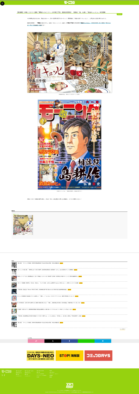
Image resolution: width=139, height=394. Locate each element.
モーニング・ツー (29, 371)
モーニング (18, 371)
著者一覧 (17, 374)
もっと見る (122, 329)
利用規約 (51, 375)
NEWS (51, 370)
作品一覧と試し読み (40, 370)
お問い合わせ (52, 372)
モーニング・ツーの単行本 (41, 375)
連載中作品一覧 (19, 372)
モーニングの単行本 (40, 373)
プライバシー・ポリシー (54, 373)
